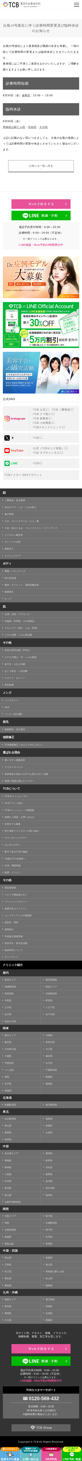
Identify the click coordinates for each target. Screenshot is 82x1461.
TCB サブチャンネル (46, 452)
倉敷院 (26, 95)
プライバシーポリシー (16, 901)
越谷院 (49, 1056)
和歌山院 (9, 1243)
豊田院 (49, 1153)
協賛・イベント (13, 872)
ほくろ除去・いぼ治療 (16, 671)
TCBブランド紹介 (14, 803)
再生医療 (9, 685)
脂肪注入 (9, 548)
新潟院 (8, 1188)
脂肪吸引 (9, 591)
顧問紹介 (9, 929)
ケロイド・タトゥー (15, 678)
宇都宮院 (9, 1063)
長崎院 (8, 1313)
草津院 (49, 1243)
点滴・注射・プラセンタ (17, 614)
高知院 (32, 127)
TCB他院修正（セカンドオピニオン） (24, 744)
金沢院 (49, 1181)
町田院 (49, 1000)
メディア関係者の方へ (16, 894)
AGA (7, 707)
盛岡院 (8, 1132)
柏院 (7, 1077)
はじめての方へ (13, 845)
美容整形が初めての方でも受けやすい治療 (26, 774)
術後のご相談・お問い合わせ (19, 817)
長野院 (49, 1174)
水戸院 (49, 1063)
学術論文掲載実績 (14, 936)
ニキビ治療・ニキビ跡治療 (18, 635)
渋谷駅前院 (51, 993)
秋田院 (8, 1139)
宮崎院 (49, 1306)
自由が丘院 (10, 1021)
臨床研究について (14, 950)
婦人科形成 (10, 578)
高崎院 (49, 1083)
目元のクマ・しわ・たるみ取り (21, 507)
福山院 (49, 1264)
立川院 (8, 1007)
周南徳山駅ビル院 (14, 127)
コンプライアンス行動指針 (18, 915)
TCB (36, 437)
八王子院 (50, 1007)
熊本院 (8, 1306)
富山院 (8, 1195)
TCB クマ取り (42, 414)
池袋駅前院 (10, 986)
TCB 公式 (39, 409)
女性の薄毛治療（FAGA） (18, 650)
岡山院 (8, 1257)
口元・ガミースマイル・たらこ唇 (22, 521)
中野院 (8, 1000)
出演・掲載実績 (13, 865)
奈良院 (49, 1237)
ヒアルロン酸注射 (14, 535)
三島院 (8, 1174)
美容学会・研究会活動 (16, 943)
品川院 (8, 1014)
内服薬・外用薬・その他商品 (19, 621)
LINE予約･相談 (72, 1459)
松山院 (49, 1278)
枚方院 (49, 1216)
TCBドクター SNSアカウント (23, 474)
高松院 (8, 1278)
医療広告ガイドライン (16, 908)
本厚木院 (50, 1042)
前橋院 (8, 1090)
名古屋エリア (11, 1153)
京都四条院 (10, 1229)
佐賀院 (49, 1313)
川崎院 (49, 1035)
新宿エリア (10, 979)
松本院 (8, 1181)
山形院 (49, 1132)
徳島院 (49, 1285)
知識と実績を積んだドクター (19, 781)
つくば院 (9, 1070)
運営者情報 (10, 887)
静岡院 (8, 1167)
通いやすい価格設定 (15, 760)
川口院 (49, 1049)
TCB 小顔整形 (42, 422)
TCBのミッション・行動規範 (19, 810)
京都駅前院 (51, 1223)
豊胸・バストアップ (15, 571)
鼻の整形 (9, 514)
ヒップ (8, 598)
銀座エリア (51, 986)
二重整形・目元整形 (15, 500)
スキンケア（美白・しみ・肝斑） (22, 628)
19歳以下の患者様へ (15, 858)
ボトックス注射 (13, 542)
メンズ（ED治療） (14, 714)
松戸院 (8, 1083)
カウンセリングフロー (16, 837)
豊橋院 (8, 1160)
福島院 (49, 1118)
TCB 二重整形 (61, 409)
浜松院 (49, 1167)
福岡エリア (10, 1299)
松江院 (8, 1271)
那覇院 (49, 1320)
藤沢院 (8, 1042)
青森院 (49, 1125)
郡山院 (8, 1125)
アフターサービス (14, 767)
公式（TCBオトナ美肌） (48, 448)
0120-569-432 (44, 1398)
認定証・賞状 (11, 922)
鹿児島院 (50, 1299)
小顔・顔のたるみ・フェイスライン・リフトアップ (31, 528)
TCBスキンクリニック (47, 427)
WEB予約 (51, 1459)
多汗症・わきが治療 (15, 664)
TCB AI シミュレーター (16, 796)
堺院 (7, 1223)
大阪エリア (10, 1216)
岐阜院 (49, 1160)
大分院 (43, 127)
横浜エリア (10, 1035)
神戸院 (49, 1229)
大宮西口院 (10, 1049)
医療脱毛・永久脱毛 (15, 729)
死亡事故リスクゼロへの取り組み (22, 831)
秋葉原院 (9, 993)
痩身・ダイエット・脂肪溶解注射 (22, 585)
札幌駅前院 (10, 1104)
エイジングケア (13, 556)
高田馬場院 (51, 979)
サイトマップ (11, 957)
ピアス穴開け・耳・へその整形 (21, 657)
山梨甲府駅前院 (13, 1202)
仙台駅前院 (10, 1118)
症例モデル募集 (13, 824)
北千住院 (50, 1014)
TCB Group (44, 1427)
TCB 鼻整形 (40, 418)
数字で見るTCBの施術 (16, 851)
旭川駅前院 (51, 1104)
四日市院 (50, 1188)
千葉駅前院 (51, 1070)
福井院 (49, 1195)
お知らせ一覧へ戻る (41, 165)
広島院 (8, 1264)
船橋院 (49, 1077)
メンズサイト (11, 700)
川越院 (8, 1056)
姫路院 (8, 1237)
